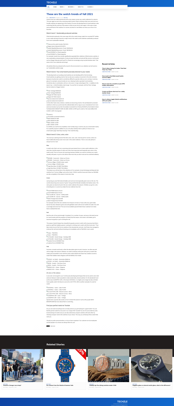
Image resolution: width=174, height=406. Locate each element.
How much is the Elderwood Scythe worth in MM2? (112, 76)
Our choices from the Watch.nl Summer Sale (59, 385)
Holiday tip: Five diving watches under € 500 (102, 385)
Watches (5, 384)
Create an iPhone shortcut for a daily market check (113, 92)
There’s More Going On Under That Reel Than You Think (114, 69)
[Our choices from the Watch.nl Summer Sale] (65, 365)
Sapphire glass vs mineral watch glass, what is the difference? (151, 385)
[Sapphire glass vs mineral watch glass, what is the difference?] (151, 365)
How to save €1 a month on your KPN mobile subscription (113, 84)
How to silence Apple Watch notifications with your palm (114, 100)
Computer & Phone (106, 71)
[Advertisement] (115, 37)
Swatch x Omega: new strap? (12, 385)
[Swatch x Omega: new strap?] (22, 365)
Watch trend (52, 326)
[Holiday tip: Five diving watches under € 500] (108, 365)
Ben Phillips (5, 387)
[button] (48, 6)
